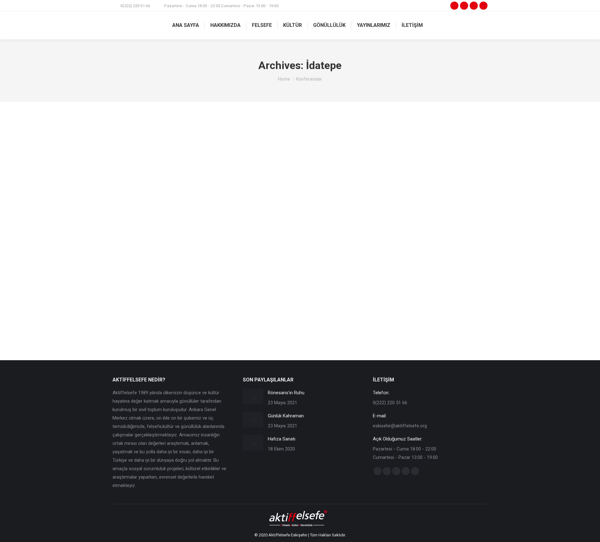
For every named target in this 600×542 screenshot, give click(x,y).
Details (308, 200)
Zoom (291, 200)
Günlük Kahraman (286, 416)
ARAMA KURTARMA (138, 298)
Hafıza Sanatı (281, 439)
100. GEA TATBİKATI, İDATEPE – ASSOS (177, 287)
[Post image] (253, 396)
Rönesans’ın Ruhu (286, 392)
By (176, 298)
